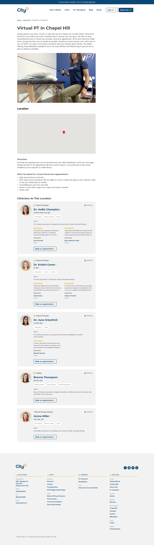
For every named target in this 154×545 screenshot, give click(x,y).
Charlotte (113, 511)
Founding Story (52, 487)
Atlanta (112, 496)
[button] (64, 132)
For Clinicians (83, 479)
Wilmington (113, 517)
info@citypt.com (21, 503)
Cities (67, 10)
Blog (91, 10)
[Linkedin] (136, 467)
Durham (112, 514)
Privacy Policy (52, 499)
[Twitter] (132, 467)
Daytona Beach (115, 481)
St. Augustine (114, 490)
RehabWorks (82, 482)
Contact (49, 484)
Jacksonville (114, 484)
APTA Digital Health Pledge (56, 490)
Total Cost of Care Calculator (88, 488)
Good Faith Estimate (54, 504)
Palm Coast (114, 487)
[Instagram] (129, 467)
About (99, 10)
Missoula (113, 502)
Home (19, 20)
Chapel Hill (26, 20)
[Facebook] (125, 467)
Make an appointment (44, 249)
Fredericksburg (115, 529)
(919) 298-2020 (89, 2)
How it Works (55, 10)
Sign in (110, 10)
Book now (124, 10)
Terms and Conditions (54, 502)
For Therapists (79, 10)
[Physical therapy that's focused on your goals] (23, 10)
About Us (50, 481)
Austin (112, 523)
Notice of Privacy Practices (56, 496)
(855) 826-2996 (20, 497)
